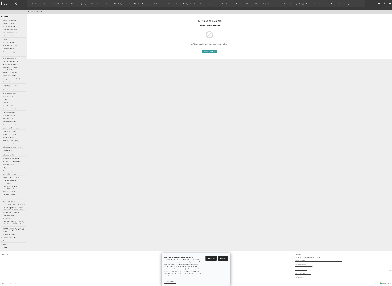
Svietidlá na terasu (9, 115)
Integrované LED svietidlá (11, 212)
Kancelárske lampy (9, 131)
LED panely (7, 183)
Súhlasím (223, 258)
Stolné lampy (7, 171)
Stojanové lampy (9, 82)
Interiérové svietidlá (9, 20)
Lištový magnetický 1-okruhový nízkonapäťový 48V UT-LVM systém (13, 223)
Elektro (5, 244)
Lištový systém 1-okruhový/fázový (9, 151)
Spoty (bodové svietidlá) (11, 79)
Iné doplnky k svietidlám (11, 158)
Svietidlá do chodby (9, 93)
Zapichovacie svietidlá (10, 125)
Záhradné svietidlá (9, 122)
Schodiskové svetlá (9, 174)
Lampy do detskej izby (10, 61)
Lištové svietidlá (8, 155)
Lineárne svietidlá (9, 144)
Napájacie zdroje (9, 218)
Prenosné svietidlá (9, 191)
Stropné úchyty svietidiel (11, 177)
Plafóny (5, 103)
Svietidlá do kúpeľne (9, 106)
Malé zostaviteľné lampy (11, 198)
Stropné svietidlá (8, 23)
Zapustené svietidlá (9, 90)
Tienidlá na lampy (9, 52)
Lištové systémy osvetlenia (12, 147)
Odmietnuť (211, 258)
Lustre (5, 99)
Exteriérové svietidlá (9, 109)
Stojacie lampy (8, 118)
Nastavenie (170, 281)
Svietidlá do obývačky (10, 29)
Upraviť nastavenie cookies (36, 283)
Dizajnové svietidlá (9, 238)
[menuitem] (35, 5)
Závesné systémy (9, 137)
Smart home (7, 241)
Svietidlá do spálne (9, 58)
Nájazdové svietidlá (9, 134)
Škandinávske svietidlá (10, 64)
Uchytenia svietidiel (9, 180)
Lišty (4, 168)
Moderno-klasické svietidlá (12, 161)
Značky (5, 247)
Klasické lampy (8, 96)
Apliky (5, 39)
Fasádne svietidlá (9, 112)
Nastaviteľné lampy (9, 76)
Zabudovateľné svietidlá (11, 128)
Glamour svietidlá (9, 201)
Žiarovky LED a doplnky (11, 141)
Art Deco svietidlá (9, 234)
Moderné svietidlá (9, 42)
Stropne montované (9, 72)
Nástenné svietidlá (9, 36)
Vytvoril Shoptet (386, 283)
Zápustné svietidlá (9, 164)
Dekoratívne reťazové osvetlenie (14, 204)
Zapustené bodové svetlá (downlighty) (11, 68)
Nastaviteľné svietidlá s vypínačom (10, 86)
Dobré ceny (298, 269)
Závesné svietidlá (9, 26)
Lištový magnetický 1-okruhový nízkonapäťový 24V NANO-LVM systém (13, 229)
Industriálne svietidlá (10, 33)
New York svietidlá (9, 195)
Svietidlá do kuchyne (10, 45)
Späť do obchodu (209, 51)
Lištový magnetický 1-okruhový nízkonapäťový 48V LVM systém (13, 208)
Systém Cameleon (9, 49)
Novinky (5, 55)
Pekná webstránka (300, 273)
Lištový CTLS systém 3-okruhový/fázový (11, 187)
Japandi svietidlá (9, 215)
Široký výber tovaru (300, 264)
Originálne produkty (300, 260)
